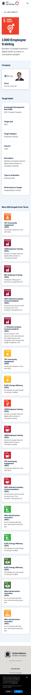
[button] (27, 3)
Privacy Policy (12, 660)
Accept (18, 691)
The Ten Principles (15, 673)
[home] (10, 3)
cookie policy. (14, 682)
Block (8, 691)
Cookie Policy (19, 660)
